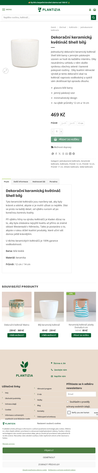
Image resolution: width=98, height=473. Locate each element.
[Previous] (2, 317)
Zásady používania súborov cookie (35, 470)
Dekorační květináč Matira (16, 325)
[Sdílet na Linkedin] (70, 154)
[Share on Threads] (63, 154)
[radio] (63, 123)
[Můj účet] (90, 9)
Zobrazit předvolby (49, 464)
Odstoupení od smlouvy (46, 416)
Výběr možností (17, 335)
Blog (39, 405)
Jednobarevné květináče (70, 161)
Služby (39, 400)
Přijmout (49, 450)
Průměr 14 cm (88, 164)
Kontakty (40, 411)
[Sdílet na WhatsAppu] (53, 154)
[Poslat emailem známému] (66, 154)
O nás (39, 394)
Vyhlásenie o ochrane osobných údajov (62, 470)
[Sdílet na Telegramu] (73, 154)
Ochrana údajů (10, 404)
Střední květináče (71, 167)
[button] (7, 9)
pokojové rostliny (60, 70)
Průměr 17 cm (57, 167)
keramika (21, 257)
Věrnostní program (44, 389)
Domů (53, 27)
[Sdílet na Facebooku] (56, 154)
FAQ (6, 393)
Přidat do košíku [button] (81, 335)
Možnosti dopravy (62, 147)
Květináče (73, 27)
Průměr (54, 123)
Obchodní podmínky (13, 398)
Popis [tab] (6, 182)
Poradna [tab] (53, 182)
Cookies (8, 409)
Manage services (9, 444)
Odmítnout (49, 457)
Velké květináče (86, 167)
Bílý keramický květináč (49, 325)
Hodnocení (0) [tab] (39, 182)
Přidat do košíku (69, 139)
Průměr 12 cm (75, 164)
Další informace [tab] (21, 182)
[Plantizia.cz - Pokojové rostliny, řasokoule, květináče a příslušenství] (49, 9)
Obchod (62, 27)
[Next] (96, 317)
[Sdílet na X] (59, 154)
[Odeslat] (93, 17)
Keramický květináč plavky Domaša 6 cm (81, 326)
